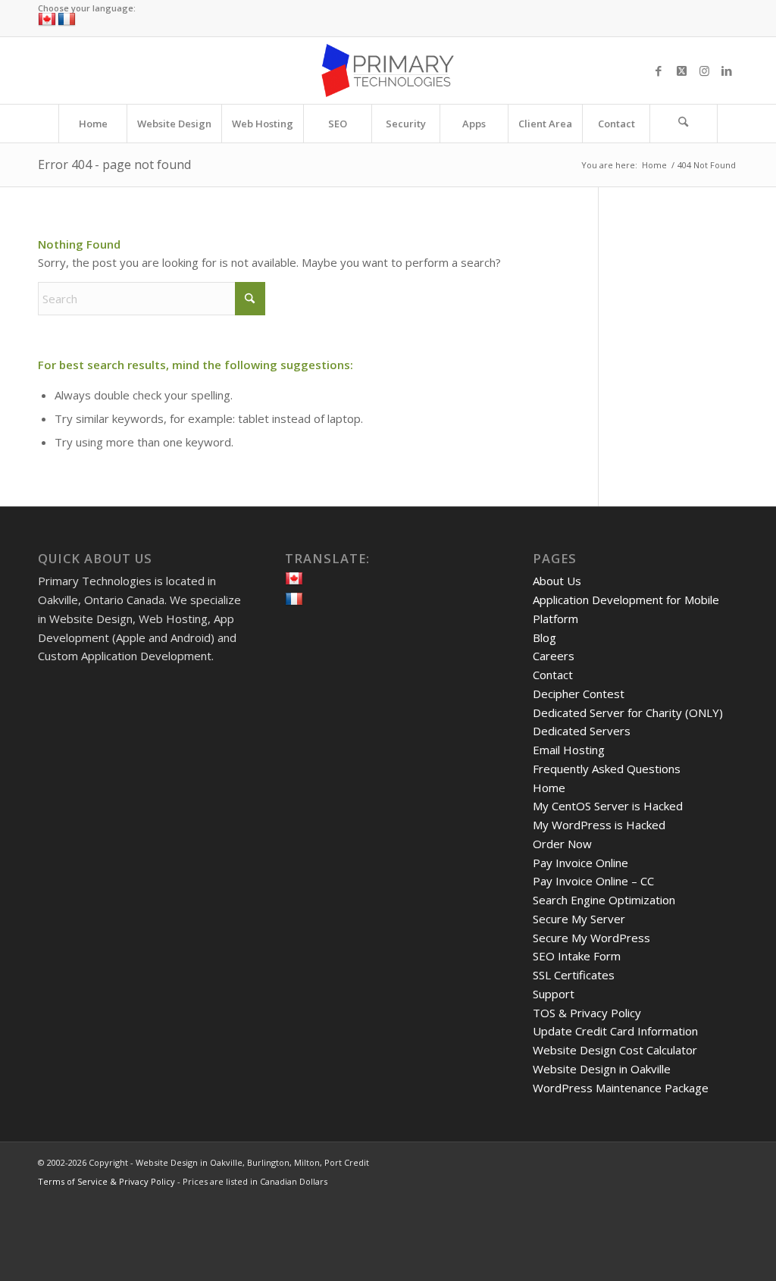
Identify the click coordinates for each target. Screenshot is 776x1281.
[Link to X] (681, 70)
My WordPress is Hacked (599, 824)
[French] (67, 19)
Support (553, 993)
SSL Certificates (574, 974)
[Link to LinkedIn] (726, 70)
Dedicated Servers (581, 730)
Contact (553, 674)
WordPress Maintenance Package (621, 1087)
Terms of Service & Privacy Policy (106, 1181)
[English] (47, 19)
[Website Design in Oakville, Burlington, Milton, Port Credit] (387, 70)
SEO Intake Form (577, 955)
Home (549, 787)
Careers (553, 655)
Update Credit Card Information (615, 1030)
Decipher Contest (578, 693)
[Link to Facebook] (658, 70)
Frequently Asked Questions (607, 768)
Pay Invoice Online (580, 862)
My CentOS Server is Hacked (608, 805)
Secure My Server (579, 918)
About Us (557, 580)
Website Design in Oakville (602, 1068)
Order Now (562, 843)
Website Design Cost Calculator (615, 1049)
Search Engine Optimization (604, 899)
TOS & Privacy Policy (587, 1012)
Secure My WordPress (591, 937)
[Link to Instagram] (704, 70)
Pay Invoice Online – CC (593, 880)
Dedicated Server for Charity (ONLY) (628, 712)
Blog (544, 637)
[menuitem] (92, 124)
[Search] (683, 124)
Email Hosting (569, 749)
